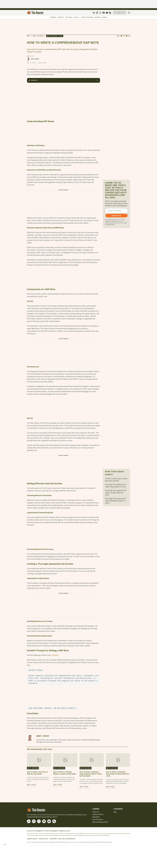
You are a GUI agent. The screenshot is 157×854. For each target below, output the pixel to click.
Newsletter (120, 12)
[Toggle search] (129, 13)
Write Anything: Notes (55, 36)
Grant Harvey (35, 59)
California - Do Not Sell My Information (62, 838)
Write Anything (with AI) (100, 822)
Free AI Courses (87, 17)
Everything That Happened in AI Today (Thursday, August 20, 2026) (115, 493)
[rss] (110, 13)
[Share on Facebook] (121, 36)
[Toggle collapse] (5, 845)
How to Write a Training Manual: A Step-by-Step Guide (64, 773)
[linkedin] (94, 13)
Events (104, 17)
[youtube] (107, 13)
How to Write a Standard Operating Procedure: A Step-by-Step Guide (91, 774)
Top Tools (69, 17)
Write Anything (38, 36)
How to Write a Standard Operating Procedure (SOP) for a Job (117, 774)
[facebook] (103, 13)
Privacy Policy (110, 224)
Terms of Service (32, 838)
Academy (53, 17)
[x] (100, 13)
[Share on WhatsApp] (129, 36)
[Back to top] (153, 848)
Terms (125, 223)
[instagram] (97, 13)
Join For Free (116, 215)
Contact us (95, 812)
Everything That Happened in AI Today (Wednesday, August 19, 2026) (115, 501)
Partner (97, 17)
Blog (76, 17)
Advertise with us (97, 814)
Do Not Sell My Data (118, 842)
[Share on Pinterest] (126, 36)
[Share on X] (124, 36)
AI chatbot (54, 655)
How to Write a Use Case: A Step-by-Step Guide (37, 773)
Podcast (61, 17)
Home (28, 36)
